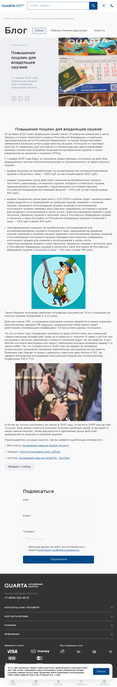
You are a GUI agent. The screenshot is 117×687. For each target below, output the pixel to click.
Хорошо (101, 671)
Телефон (29, 532)
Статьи (39, 31)
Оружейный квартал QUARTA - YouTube (44, 458)
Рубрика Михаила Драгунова (68, 31)
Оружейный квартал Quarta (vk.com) (45, 446)
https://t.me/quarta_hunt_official (40, 452)
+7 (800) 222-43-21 (17, 598)
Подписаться (58, 559)
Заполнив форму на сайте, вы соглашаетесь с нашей (57, 548)
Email (27, 516)
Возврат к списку (19, 467)
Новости (99, 31)
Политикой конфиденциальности (58, 550)
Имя (26, 500)
